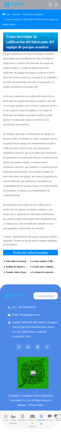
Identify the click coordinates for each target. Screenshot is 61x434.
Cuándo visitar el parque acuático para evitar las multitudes (17, 272)
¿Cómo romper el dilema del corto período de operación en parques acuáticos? (43, 261)
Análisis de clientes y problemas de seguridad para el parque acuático (17, 267)
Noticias (16, 14)
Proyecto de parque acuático (32, 425)
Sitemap (21, 405)
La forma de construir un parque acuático (43, 272)
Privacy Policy (36, 405)
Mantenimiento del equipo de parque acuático (35, 236)
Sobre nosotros (13, 421)
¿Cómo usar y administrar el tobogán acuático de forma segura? (43, 267)
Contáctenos (46, 296)
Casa (8, 14)
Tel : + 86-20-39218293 (24, 307)
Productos (22, 420)
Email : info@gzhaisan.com (26, 314)
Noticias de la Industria (33, 14)
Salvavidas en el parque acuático (17, 261)
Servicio (49, 420)
